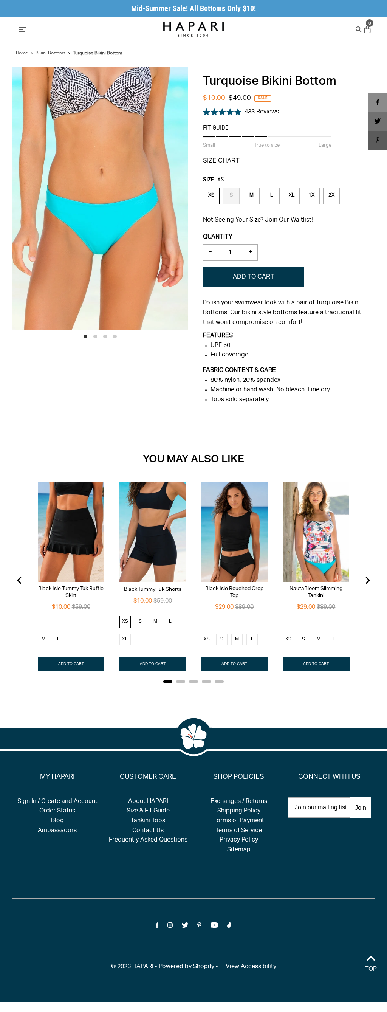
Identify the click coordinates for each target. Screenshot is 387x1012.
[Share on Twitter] (377, 121)
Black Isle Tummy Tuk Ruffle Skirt (71, 592)
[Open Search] (357, 29)
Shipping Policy (238, 811)
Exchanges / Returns (239, 802)
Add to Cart (253, 276)
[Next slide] (367, 580)
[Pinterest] (199, 927)
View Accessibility (251, 967)
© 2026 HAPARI (132, 967)
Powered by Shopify (186, 967)
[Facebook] (157, 927)
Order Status (57, 811)
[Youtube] (214, 927)
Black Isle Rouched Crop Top (234, 592)
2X (331, 195)
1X (311, 195)
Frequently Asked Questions (148, 840)
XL (291, 195)
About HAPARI (148, 802)
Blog (57, 821)
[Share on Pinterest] (377, 140)
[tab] (167, 681)
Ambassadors (57, 831)
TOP (371, 970)
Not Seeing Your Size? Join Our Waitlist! (258, 220)
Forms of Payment (238, 821)
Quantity (217, 237)
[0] (366, 30)
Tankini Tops (148, 821)
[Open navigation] (69, 29)
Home (22, 53)
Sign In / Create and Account (57, 802)
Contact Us (148, 831)
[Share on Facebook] (377, 102)
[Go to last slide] (19, 580)
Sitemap (239, 850)
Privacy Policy (239, 840)
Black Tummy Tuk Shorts (152, 589)
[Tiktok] (229, 927)
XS (211, 195)
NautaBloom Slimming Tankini (315, 592)
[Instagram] (170, 927)
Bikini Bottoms (50, 53)
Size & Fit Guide (148, 811)
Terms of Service (238, 831)
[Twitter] (185, 927)
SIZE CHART (221, 161)
